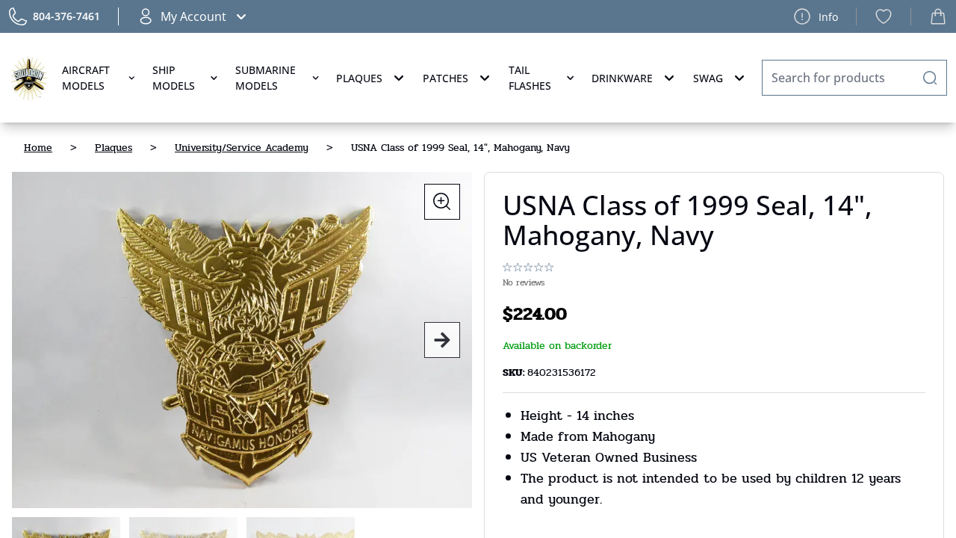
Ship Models (173, 78)
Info (828, 17)
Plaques (359, 78)
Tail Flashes (530, 78)
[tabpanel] (242, 340)
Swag (708, 78)
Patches (445, 78)
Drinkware (622, 78)
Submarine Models (265, 78)
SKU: (515, 372)
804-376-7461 (66, 16)
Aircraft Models (86, 78)
